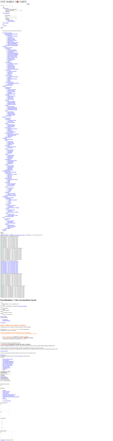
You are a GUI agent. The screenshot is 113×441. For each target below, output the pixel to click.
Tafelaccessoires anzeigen (12, 128)
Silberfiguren (10, 168)
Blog (4, 217)
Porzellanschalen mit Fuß (12, 78)
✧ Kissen (9, 200)
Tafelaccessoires (8, 127)
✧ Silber (9, 191)
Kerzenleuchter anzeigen (12, 160)
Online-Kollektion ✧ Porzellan (13, 207)
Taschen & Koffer (11, 38)
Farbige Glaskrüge (11, 112)
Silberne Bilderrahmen (12, 135)
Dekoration (5, 138)
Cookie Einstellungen (7, 400)
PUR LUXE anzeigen (12, 183)
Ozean (9, 61)
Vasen (6, 140)
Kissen (9, 181)
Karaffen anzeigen (11, 106)
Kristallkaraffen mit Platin (12, 109)
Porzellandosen (10, 150)
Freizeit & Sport (10, 41)
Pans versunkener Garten (12, 56)
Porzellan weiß (10, 64)
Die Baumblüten (11, 51)
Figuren (6, 164)
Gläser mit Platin (11, 99)
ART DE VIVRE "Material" (13, 44)
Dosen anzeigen (10, 149)
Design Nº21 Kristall (11, 91)
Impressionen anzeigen (9, 197)
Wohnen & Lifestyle (11, 39)
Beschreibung (5, 319)
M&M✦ (6, 223)
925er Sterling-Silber (11, 125)
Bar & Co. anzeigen (11, 101)
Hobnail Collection (11, 90)
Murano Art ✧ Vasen (11, 194)
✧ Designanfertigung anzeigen (13, 83)
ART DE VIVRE (8, 34)
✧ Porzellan (10, 188)
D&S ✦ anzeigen (11, 220)
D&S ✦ (6, 219)
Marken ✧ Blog (10, 227)
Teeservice (9, 74)
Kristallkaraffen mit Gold (12, 108)
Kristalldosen (10, 151)
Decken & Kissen (8, 178)
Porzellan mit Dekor (11, 65)
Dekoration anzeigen (9, 139)
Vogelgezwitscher (11, 58)
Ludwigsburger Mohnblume (13, 54)
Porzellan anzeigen (8, 47)
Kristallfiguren (10, 167)
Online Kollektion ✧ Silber (13, 215)
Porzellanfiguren (11, 166)
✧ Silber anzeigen (11, 214)
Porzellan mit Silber (11, 122)
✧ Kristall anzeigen (11, 209)
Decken (9, 180)
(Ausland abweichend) (22, 306)
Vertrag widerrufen (6, 391)
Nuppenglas (10, 210)
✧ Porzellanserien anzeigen (13, 63)
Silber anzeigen (8, 118)
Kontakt (4, 390)
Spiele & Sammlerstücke (12, 43)
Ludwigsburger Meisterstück (13, 52)
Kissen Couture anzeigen (12, 174)
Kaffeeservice (10, 73)
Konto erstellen (10, 20)
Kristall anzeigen (8, 87)
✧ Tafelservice (8, 70)
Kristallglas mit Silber (12, 93)
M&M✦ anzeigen (11, 225)
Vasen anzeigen (10, 141)
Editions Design (10, 84)
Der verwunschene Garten (12, 50)
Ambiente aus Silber (9, 132)
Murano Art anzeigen (11, 193)
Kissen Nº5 (10, 176)
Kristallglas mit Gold (11, 103)
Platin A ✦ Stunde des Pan (12, 57)
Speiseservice (10, 72)
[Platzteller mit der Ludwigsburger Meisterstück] (9, 261)
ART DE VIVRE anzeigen (13, 35)
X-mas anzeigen (11, 187)
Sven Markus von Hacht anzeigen (11, 33)
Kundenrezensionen (6, 320)
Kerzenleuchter (8, 159)
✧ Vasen (9, 202)
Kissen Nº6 (10, 177)
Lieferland (7, 10)
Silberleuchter (10, 163)
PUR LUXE (7, 182)
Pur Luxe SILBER (11, 184)
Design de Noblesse (6, 170)
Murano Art (7, 192)
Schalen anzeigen (11, 155)
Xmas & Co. (10, 60)
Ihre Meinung (3, 354)
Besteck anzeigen (11, 124)
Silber (4, 116)
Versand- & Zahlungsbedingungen (9, 394)
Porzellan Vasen (10, 142)
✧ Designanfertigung (9, 81)
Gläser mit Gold (10, 97)
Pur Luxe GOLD (11, 185)
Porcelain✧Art (10, 206)
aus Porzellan (10, 147)
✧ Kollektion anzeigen (12, 49)
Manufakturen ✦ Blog (12, 226)
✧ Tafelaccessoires (8, 75)
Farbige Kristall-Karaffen (12, 107)
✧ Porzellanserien (8, 62)
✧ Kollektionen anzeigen (12, 199)
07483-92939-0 (4, 377)
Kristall (4, 86)
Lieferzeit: (2, 305)
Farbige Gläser (10, 96)
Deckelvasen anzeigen (12, 146)
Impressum (5, 398)
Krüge (6, 110)
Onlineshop (2, 439)
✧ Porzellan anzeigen (12, 205)
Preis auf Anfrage (3, 316)
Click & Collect (6, 393)
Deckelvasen (7, 145)
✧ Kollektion (7, 48)
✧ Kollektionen (8, 198)
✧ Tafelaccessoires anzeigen (13, 76)
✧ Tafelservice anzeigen (12, 71)
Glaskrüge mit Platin (11, 114)
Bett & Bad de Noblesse (12, 40)
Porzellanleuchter (11, 161)
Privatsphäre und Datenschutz (8, 395)
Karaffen (6, 105)
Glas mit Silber (10, 121)
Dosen (6, 148)
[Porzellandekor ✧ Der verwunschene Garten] (9, 262)
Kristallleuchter (10, 162)
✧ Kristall (9, 190)
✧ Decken (9, 203)
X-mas (6, 186)
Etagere (9, 79)
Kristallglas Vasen (11, 143)
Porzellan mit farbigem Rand (13, 69)
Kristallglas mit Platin (11, 104)
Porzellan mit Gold (11, 66)
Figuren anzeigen (11, 165)
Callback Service (6, 392)
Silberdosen (10, 153)
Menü (2, 27)
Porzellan (4, 46)
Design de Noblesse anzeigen (10, 172)
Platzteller (9, 77)
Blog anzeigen (8, 218)
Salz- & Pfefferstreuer (12, 131)
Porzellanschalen (11, 156)
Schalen (6, 154)
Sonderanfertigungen (11, 222)
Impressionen (5, 196)
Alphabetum (10, 92)
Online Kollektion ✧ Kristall (13, 212)
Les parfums (10, 37)
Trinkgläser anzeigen (11, 95)
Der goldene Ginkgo (11, 59)
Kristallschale (10, 157)
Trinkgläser (7, 94)
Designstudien (10, 221)
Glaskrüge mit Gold (11, 113)
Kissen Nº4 (10, 175)
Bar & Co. (7, 100)
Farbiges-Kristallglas (11, 102)
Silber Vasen (10, 144)
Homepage (21, 356)
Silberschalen (10, 136)
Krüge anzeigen (10, 111)
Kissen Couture (8, 173)
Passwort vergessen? (11, 21)
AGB (4, 397)
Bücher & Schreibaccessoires (13, 42)
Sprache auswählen (8, 9)
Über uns (4, 229)
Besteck (6, 123)
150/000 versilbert (11, 126)
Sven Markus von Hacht (7, 32)
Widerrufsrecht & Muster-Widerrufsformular (11, 396)
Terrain (9, 80)
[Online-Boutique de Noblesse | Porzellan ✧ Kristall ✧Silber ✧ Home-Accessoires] (13, 4)
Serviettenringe (10, 130)
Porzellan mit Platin (11, 67)
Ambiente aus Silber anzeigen (13, 134)
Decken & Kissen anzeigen (13, 179)
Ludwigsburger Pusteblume (13, 55)
